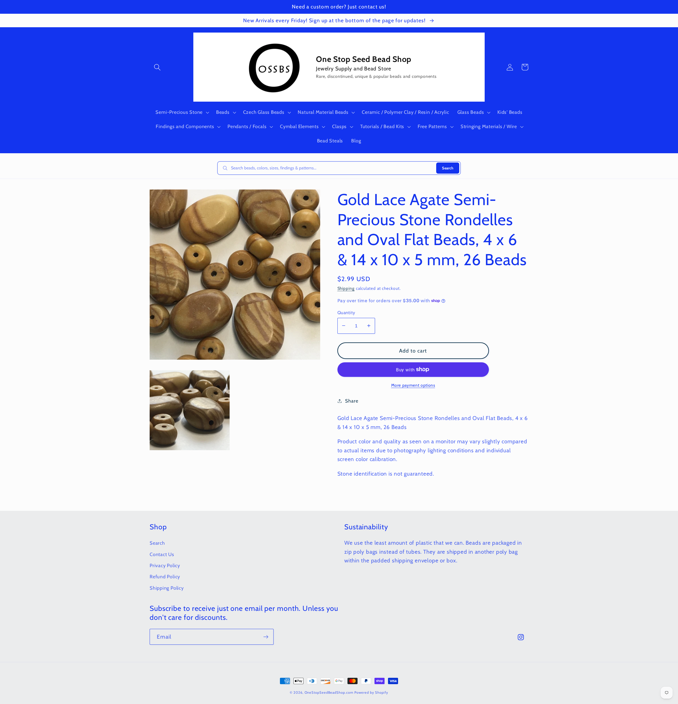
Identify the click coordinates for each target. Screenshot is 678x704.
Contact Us (162, 554)
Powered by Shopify (371, 692)
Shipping (346, 288)
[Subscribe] (265, 637)
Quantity (346, 312)
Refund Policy (165, 577)
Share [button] (351, 401)
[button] (157, 67)
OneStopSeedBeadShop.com (329, 692)
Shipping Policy (167, 588)
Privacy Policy (165, 565)
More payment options (413, 385)
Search (447, 168)
